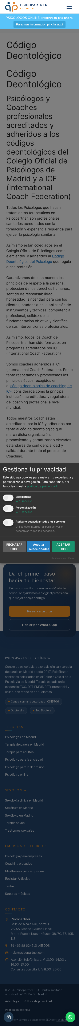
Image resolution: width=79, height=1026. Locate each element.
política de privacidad (42, 486)
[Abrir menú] (69, 6)
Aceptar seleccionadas (38, 547)
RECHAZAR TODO (14, 547)
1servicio (24, 501)
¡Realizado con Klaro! (62, 558)
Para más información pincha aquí (39, 24)
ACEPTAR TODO (63, 547)
